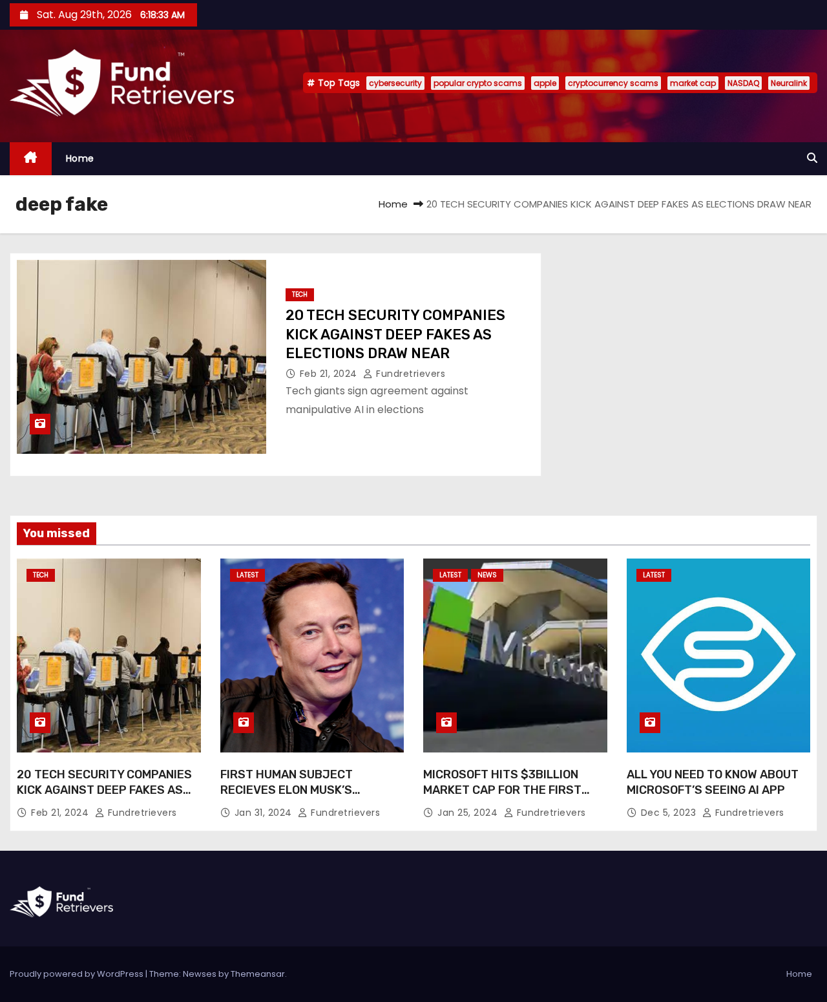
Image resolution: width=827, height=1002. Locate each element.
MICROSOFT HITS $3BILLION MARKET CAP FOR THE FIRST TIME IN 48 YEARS (502, 790)
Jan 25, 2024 (469, 812)
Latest (247, 575)
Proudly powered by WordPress (77, 974)
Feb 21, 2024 (330, 373)
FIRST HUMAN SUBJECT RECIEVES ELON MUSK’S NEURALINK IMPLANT (286, 790)
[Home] (31, 158)
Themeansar (258, 974)
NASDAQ (743, 83)
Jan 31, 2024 (265, 812)
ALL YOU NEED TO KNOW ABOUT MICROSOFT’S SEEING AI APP (713, 782)
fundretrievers (409, 373)
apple (545, 83)
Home (80, 158)
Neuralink (789, 83)
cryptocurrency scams (613, 83)
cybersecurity (395, 83)
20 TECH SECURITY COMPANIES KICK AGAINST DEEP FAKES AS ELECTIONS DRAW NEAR (395, 334)
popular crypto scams (478, 83)
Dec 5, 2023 (670, 812)
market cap (693, 83)
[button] (812, 158)
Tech (300, 294)
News (487, 575)
